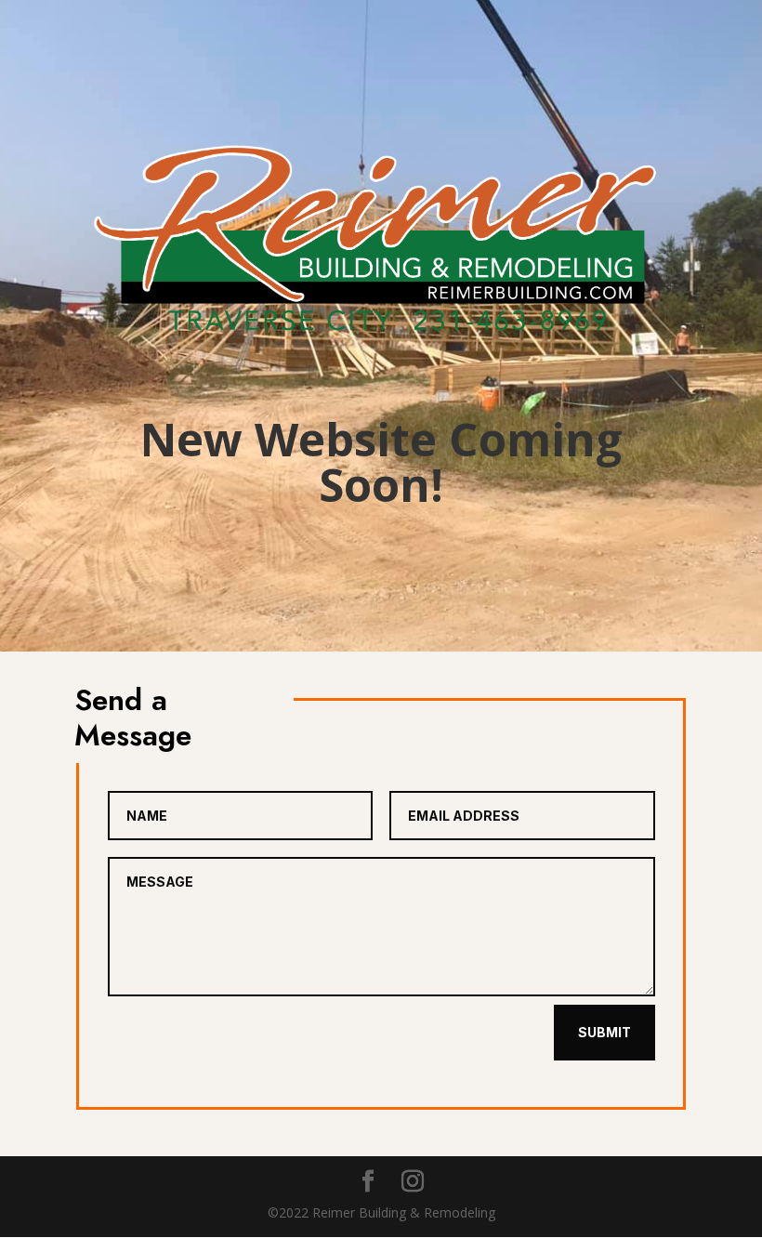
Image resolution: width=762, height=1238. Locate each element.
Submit (604, 1032)
